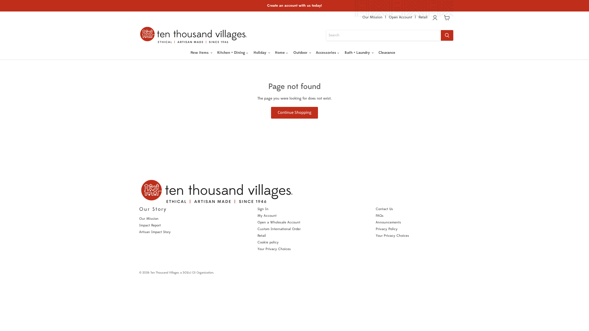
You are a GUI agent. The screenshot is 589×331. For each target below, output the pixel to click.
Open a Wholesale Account (278, 222)
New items (200, 52)
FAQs (380, 216)
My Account (267, 216)
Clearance (386, 52)
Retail (423, 17)
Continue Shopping (294, 112)
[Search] (447, 35)
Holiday (261, 52)
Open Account (400, 17)
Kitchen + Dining (231, 52)
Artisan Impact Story (155, 232)
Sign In (263, 209)
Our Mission (372, 17)
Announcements (388, 222)
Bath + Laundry (358, 52)
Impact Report (150, 225)
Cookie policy (268, 242)
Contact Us (384, 209)
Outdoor (301, 52)
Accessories (326, 52)
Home (280, 52)
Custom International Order (279, 229)
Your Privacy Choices (274, 249)
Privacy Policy (387, 229)
